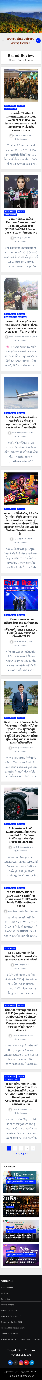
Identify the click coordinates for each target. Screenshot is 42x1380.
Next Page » (21, 1154)
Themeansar (27, 1376)
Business (21, 106)
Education (10, 1178)
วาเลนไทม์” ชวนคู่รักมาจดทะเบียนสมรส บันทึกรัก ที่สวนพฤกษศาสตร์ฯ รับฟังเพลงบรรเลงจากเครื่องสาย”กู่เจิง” (21, 327)
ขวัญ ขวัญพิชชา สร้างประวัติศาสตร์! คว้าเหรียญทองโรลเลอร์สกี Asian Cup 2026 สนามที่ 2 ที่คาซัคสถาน (20, 1190)
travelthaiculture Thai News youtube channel (20, 1182)
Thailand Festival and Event (15, 317)
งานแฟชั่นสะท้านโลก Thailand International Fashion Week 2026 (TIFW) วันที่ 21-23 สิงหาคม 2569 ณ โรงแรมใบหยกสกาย (21, 226)
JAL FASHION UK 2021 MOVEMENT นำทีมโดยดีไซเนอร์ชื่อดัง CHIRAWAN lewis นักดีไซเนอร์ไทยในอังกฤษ (21, 899)
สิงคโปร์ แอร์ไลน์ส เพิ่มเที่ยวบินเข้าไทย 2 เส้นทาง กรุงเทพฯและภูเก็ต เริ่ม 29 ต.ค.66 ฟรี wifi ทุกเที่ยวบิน (21, 423)
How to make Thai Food (11, 1316)
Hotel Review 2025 (9, 1311)
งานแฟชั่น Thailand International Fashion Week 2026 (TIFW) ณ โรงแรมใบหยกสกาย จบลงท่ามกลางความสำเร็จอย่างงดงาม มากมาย (21, 122)
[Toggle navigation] (3, 40)
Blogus (11, 1376)
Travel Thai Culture (20, 39)
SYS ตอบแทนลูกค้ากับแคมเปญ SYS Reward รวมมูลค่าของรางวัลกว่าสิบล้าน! (21, 956)
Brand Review (10, 106)
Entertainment (10, 109)
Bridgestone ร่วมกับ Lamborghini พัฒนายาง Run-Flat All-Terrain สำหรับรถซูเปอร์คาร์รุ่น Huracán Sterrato (21, 835)
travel (15, 135)
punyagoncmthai (15, 337)
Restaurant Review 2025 (11, 1322)
